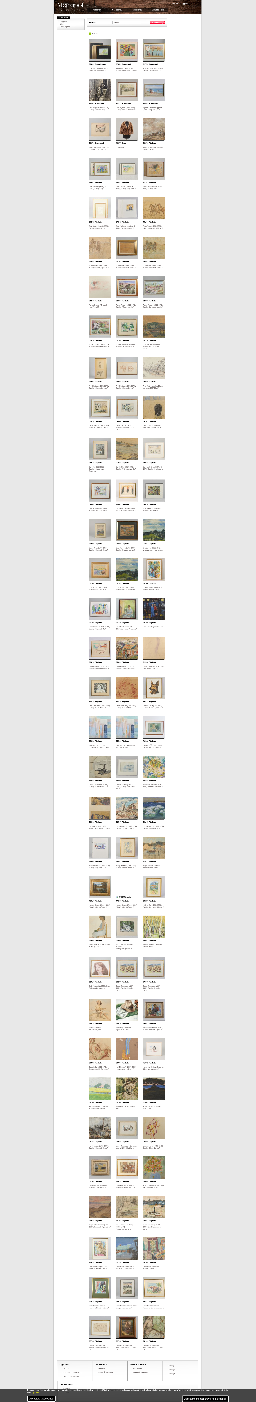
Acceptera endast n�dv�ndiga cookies (205, 1399)
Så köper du (117, 10)
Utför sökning (157, 23)
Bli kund (175, 4)
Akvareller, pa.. (97, 64)
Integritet (66, 1389)
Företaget (101, 1368)
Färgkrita (149, 143)
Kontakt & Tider (158, 10)
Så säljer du (137, 10)
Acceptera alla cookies (41, 1398)
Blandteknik (123, 64)
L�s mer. (35, 1393)
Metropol (71, 7)
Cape (121, 143)
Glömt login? (65, 27)
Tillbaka (95, 34)
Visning (66, 1368)
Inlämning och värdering (72, 1372)
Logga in (184, 4)
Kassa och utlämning (71, 1376)
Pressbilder (137, 1368)
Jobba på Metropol (105, 1372)
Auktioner (97, 10)
